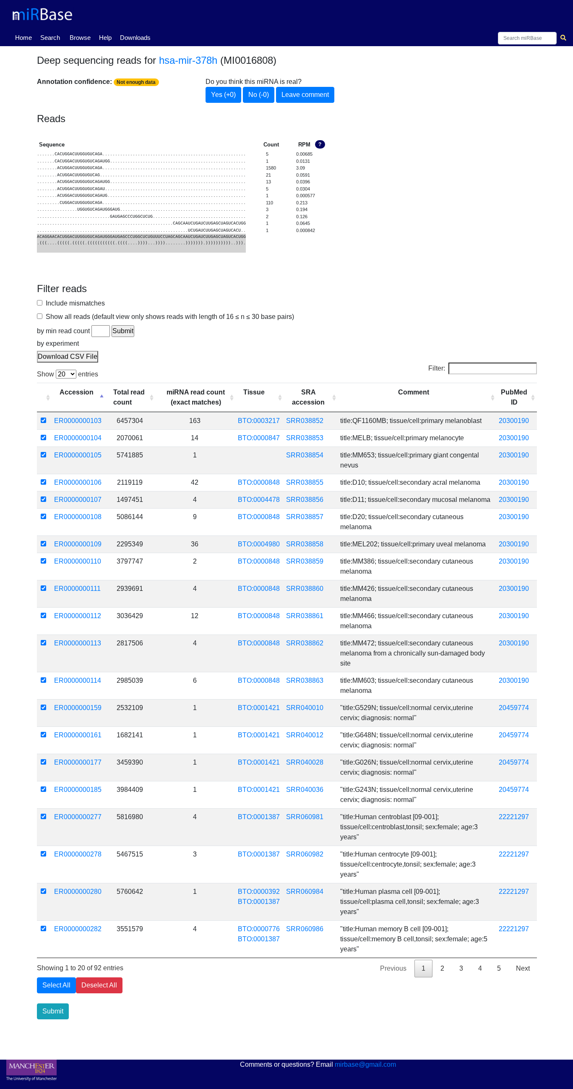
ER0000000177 (78, 762)
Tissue (254, 392)
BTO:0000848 (259, 482)
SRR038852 (304, 420)
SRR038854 (304, 455)
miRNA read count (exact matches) (196, 397)
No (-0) (258, 94)
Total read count (129, 397)
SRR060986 (304, 928)
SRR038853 (304, 437)
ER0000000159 (78, 707)
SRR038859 (304, 561)
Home (25, 37)
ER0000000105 (78, 455)
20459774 (514, 707)
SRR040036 (304, 789)
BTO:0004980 (259, 544)
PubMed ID (514, 397)
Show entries (67, 374)
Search (50, 37)
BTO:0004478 (259, 499)
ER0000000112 (77, 615)
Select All (56, 985)
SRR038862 (304, 643)
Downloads (135, 37)
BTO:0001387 (259, 816)
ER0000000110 (77, 561)
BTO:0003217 (259, 420)
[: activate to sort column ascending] (44, 397)
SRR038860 (304, 588)
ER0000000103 (78, 420)
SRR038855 (304, 482)
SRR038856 (304, 499)
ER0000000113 (77, 643)
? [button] (319, 144)
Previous (393, 968)
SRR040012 (304, 735)
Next (523, 968)
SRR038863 (304, 680)
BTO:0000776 (259, 928)
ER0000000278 (78, 854)
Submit (52, 1011)
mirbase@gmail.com (365, 1064)
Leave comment (305, 94)
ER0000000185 (78, 789)
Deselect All (99, 985)
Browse (80, 37)
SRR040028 (304, 762)
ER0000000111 (77, 588)
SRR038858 (304, 544)
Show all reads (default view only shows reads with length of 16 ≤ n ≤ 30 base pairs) (168, 316)
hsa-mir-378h (188, 60)
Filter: (436, 368)
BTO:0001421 (259, 707)
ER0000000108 (78, 516)
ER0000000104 (78, 437)
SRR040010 (304, 707)
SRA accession (308, 397)
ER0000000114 (77, 680)
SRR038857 (304, 516)
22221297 (514, 816)
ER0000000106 (78, 482)
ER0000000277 (78, 816)
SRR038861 (304, 615)
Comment (413, 392)
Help (105, 37)
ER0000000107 (78, 499)
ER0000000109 (78, 544)
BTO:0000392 (259, 891)
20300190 (514, 420)
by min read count (63, 330)
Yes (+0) (223, 94)
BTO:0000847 (259, 437)
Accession (77, 392)
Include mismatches (73, 303)
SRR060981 (304, 816)
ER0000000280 (78, 891)
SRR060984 (304, 891)
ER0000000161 (78, 735)
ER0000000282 (78, 928)
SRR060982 (304, 854)
